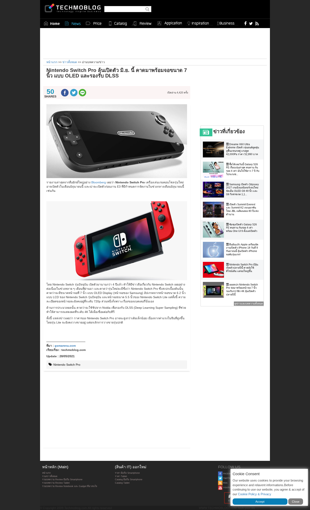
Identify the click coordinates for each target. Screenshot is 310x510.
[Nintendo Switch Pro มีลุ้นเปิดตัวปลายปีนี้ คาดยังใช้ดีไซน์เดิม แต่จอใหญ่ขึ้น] (214, 270)
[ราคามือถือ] (94, 23)
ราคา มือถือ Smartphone (127, 473)
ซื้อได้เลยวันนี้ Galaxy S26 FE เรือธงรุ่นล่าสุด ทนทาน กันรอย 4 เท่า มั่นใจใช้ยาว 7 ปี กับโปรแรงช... (242, 169)
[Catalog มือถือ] (118, 23)
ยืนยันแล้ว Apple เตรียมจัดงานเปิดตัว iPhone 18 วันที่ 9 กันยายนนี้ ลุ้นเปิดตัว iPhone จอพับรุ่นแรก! (242, 249)
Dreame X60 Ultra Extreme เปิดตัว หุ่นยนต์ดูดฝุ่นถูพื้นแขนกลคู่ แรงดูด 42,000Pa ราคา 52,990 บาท (242, 149)
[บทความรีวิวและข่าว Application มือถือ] (169, 23)
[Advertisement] (155, 42)
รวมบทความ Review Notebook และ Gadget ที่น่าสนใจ (69, 486)
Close (295, 501)
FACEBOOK (228, 473)
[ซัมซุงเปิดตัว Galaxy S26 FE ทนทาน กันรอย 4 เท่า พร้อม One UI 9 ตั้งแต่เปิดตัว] (214, 230)
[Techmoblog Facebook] (245, 23)
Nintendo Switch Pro (66, 364)
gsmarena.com (65, 345)
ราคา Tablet (121, 476)
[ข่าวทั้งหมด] (72, 23)
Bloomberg (98, 182)
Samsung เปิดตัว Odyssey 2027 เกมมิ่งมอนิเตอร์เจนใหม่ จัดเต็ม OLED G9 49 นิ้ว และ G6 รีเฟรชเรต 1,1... (242, 189)
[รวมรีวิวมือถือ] (142, 23)
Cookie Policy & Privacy (254, 494)
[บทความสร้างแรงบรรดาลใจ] (199, 22)
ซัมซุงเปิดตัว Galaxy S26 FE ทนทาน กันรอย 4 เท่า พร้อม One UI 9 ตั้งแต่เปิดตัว (241, 228)
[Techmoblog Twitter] (251, 23)
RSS (225, 483)
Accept (259, 501)
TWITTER (227, 478)
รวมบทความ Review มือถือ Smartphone (62, 479)
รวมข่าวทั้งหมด (49, 476)
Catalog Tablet (122, 483)
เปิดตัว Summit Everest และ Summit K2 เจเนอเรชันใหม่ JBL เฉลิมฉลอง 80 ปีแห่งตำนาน (242, 209)
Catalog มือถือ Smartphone (128, 479)
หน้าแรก (46, 473)
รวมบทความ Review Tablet (56, 483)
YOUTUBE (227, 487)
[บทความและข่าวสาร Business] (227, 22)
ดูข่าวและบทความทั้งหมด (249, 303)
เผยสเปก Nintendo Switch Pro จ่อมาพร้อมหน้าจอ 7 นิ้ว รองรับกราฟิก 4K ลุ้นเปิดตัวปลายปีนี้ (242, 289)
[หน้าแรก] (52, 23)
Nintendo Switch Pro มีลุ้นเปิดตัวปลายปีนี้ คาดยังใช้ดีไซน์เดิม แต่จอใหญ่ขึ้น (242, 268)
